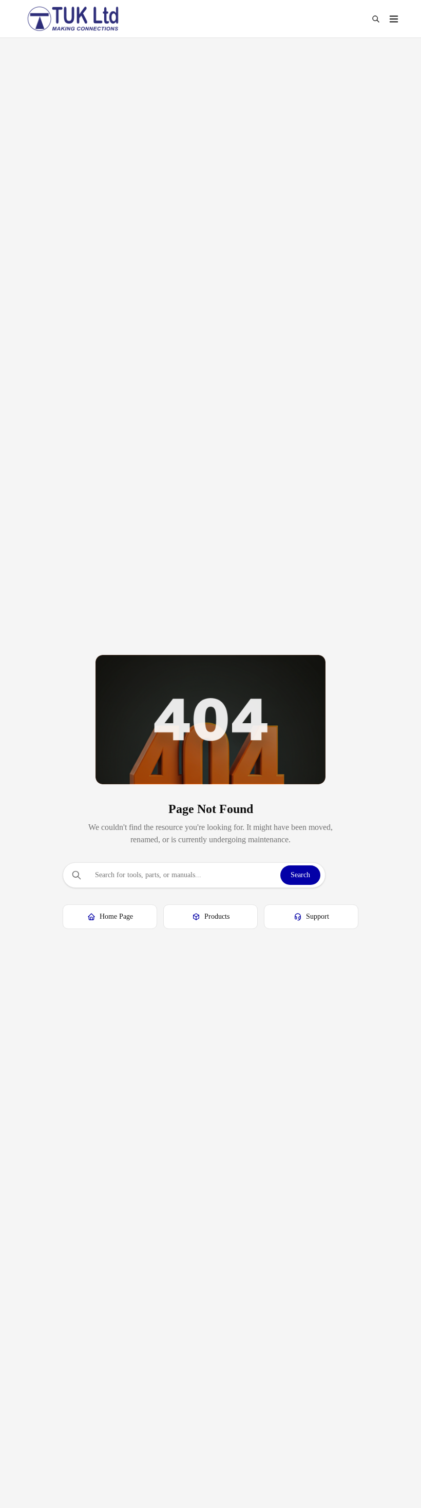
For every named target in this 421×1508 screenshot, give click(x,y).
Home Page (116, 916)
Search (300, 875)
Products (216, 916)
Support (317, 916)
